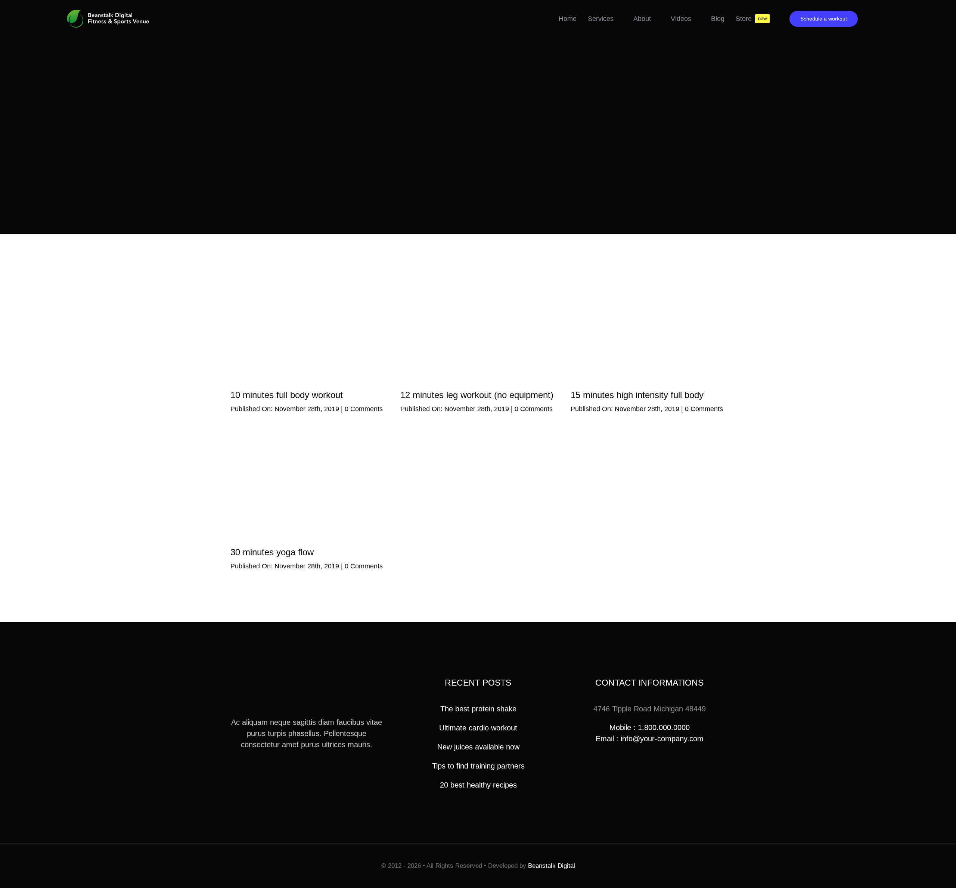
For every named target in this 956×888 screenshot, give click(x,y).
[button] (871, 18)
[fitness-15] (307, 277)
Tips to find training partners (478, 766)
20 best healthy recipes (478, 785)
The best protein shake (478, 709)
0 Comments (364, 409)
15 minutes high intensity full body (637, 395)
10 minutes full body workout (286, 395)
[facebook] (294, 772)
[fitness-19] (477, 277)
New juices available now (478, 747)
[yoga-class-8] (307, 434)
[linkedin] (318, 772)
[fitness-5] (648, 277)
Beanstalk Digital (551, 865)
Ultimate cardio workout (478, 728)
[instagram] (306, 772)
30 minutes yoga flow (272, 552)
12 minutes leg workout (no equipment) (476, 395)
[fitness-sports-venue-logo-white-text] (108, 13)
